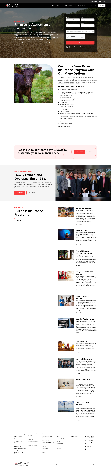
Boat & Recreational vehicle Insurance (48, 445)
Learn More (20, 192)
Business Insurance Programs (32, 438)
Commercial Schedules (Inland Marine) (19, 445)
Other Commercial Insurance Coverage (20, 449)
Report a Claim (74, 438)
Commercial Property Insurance (18, 442)
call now (102, 5)
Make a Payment (74, 436)
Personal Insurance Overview (46, 451)
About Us (58, 436)
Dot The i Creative (85, 464)
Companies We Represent (62, 438)
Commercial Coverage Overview (19, 453)
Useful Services (60, 443)
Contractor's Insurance (33, 441)
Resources (59, 446)
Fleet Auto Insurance (18, 438)
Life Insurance (45, 448)
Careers (58, 441)
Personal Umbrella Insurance (48, 442)
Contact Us (63, 131)
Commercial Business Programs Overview (32, 444)
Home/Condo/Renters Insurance (47, 437)
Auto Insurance (45, 440)
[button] (57, 5)
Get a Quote (79, 152)
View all (19, 220)
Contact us (93, 5)
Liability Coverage (18, 436)
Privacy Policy (94, 464)
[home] (12, 5)
